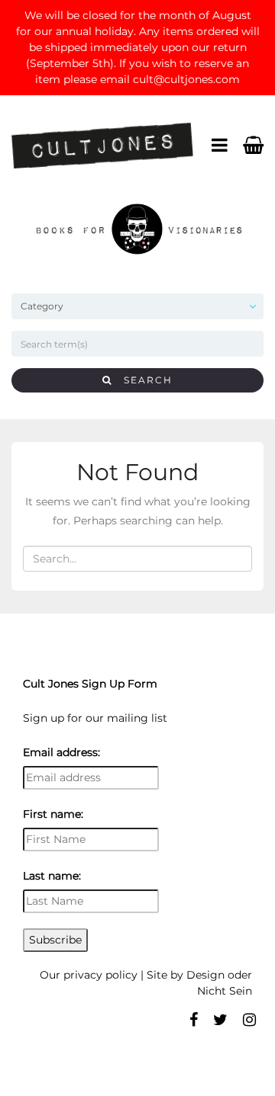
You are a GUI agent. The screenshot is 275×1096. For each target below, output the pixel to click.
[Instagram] (249, 1020)
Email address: (61, 752)
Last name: (52, 876)
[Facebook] (193, 1020)
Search (142, 380)
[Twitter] (220, 1020)
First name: (53, 814)
